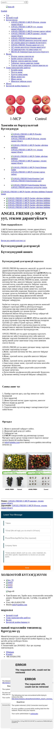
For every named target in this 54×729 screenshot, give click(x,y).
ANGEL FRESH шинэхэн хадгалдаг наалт (29, 40)
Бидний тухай (12, 18)
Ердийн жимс (17, 70)
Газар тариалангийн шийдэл (18, 68)
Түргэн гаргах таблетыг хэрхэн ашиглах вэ (29, 65)
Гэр (7, 15)
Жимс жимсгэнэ (18, 77)
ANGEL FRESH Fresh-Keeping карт (26, 38)
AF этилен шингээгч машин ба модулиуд (28, 43)
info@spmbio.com (12, 442)
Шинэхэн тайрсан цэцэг (21, 81)
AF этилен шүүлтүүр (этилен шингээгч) (28, 47)
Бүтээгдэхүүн (11, 20)
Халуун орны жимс (19, 74)
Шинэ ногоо (16, 79)
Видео (8, 54)
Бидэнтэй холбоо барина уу (18, 86)
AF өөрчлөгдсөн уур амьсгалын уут (26, 49)
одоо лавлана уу (8, 643)
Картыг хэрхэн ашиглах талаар (24, 61)
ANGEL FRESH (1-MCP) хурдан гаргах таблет (31, 31)
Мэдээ (8, 83)
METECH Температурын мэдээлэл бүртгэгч (30, 52)
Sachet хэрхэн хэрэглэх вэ (22, 58)
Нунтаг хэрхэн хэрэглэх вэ (22, 56)
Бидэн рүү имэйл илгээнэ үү (13, 240)
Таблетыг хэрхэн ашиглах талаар (25, 63)
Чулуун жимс (16, 72)
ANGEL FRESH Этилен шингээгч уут (27, 45)
